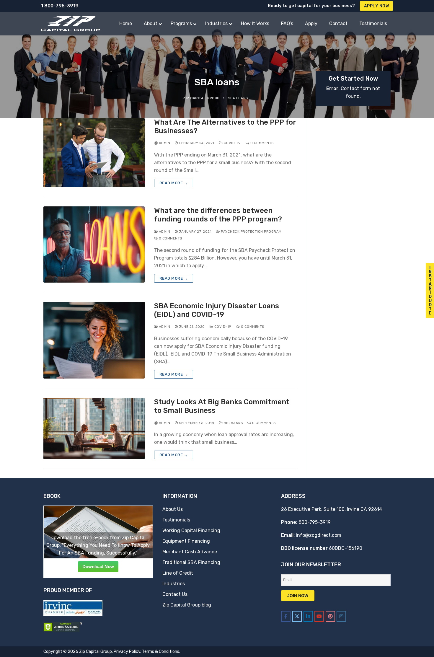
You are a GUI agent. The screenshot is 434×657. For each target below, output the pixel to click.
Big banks (233, 423)
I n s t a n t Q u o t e (430, 290)
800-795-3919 (314, 522)
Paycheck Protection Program (251, 231)
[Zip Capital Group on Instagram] (341, 616)
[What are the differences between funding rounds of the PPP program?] (94, 244)
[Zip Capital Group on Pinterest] (330, 616)
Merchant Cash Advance (189, 552)
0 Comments (261, 143)
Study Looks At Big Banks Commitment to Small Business (221, 406)
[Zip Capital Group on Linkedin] (308, 616)
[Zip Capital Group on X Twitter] (297, 616)
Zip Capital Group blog (186, 605)
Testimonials (176, 520)
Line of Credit (177, 573)
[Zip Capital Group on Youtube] (319, 616)
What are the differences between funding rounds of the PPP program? (218, 214)
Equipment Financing (186, 541)
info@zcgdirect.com (318, 535)
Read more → (173, 183)
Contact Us (174, 594)
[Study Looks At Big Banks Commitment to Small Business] (94, 428)
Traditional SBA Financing (191, 562)
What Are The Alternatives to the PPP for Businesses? (225, 126)
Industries (173, 583)
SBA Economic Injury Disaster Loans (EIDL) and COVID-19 (216, 310)
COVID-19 (232, 143)
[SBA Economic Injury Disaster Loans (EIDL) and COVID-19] (94, 340)
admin (164, 143)
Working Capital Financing (191, 530)
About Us (172, 509)
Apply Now (376, 6)
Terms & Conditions (160, 651)
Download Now (98, 566)
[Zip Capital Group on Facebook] (286, 616)
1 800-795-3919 (60, 6)
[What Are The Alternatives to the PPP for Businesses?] (94, 152)
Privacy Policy (127, 651)
